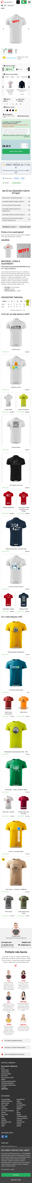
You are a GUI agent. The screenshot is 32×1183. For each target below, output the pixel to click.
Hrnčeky (3, 1107)
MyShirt (19, 1125)
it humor (16, 178)
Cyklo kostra (23, 712)
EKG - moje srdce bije (7, 1110)
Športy (18, 1112)
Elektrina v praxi (16, 387)
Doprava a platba (6, 1073)
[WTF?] (8, 251)
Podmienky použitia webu (8, 1085)
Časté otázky (5, 1070)
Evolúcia (3, 1112)
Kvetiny (3, 1123)
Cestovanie (4, 1108)
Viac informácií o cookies (7, 1169)
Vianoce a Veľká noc (22, 1118)
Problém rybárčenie (8, 507)
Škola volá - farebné (8, 812)
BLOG (3, 1068)
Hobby (3, 1118)
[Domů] (2, 6)
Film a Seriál (4, 1114)
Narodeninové (21, 1099)
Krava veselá (8, 409)
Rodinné (19, 1108)
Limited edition (16, 447)
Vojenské (19, 1120)
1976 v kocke (8, 911)
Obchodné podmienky (7, 1083)
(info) (16, 172)
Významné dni (20, 1122)
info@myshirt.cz (26, 945)
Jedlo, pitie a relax (6, 1122)
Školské (19, 1114)
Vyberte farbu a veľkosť (16, 151)
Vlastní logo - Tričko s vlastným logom (16, 789)
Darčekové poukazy (6, 1101)
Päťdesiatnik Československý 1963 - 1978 (16, 752)
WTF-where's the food (16, 485)
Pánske (10, 69)
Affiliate (3, 1079)
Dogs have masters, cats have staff (16, 549)
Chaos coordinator (23, 409)
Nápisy (5, 5)
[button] (24, 2)
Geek (2, 1116)
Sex (18, 1110)
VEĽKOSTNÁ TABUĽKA (21, 100)
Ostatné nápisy (10, 5)
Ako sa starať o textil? (7, 1077)
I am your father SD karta (16, 586)
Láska (2, 1125)
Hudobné (3, 1120)
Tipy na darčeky (5, 1099)
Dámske (20, 69)
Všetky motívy (5, 1103)
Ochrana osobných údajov (8, 1081)
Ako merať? (4, 1075)
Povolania (19, 1103)
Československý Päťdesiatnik (16, 652)
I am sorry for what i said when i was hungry (23, 509)
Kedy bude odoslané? (24, 116)
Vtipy (22, 178)
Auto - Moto (4, 1105)
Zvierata (19, 1123)
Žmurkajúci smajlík (8, 609)
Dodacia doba (5, 1072)
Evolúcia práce (16, 349)
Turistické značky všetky (16, 690)
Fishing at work (23, 609)
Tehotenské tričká (22, 1116)
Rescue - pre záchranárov (16, 851)
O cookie (3, 1087)
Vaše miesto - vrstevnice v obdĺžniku (16, 889)
